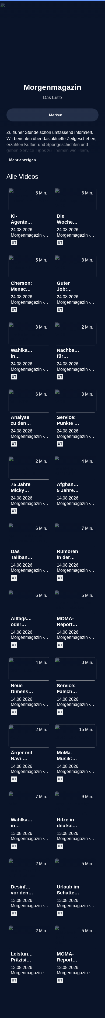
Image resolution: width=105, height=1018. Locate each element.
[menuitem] (8, 9)
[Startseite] (52, 9)
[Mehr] (43, 217)
